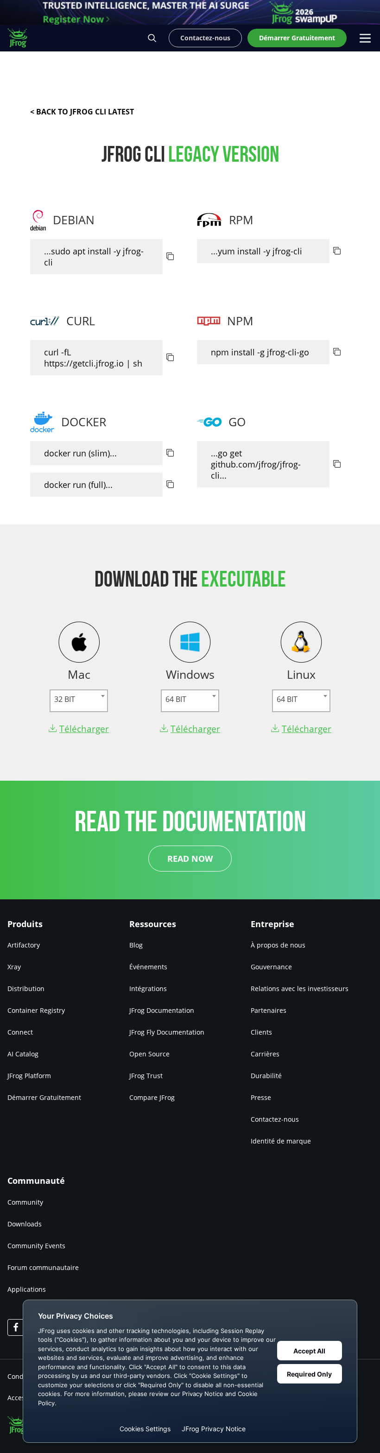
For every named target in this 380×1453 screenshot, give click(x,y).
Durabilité (266, 1075)
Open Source (149, 1053)
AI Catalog (22, 1053)
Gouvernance (271, 966)
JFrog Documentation (161, 1010)
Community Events (36, 1245)
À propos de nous (278, 945)
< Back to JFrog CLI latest (82, 112)
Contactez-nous (275, 1119)
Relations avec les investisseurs (299, 988)
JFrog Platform (29, 1075)
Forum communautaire (43, 1267)
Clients (261, 1032)
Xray (14, 966)
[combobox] (79, 700)
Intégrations (148, 988)
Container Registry (36, 1010)
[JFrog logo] (22, 38)
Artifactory (23, 945)
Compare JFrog (152, 1097)
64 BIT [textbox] (175, 699)
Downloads (24, 1223)
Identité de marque (281, 1141)
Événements (148, 966)
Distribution (25, 988)
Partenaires (268, 1010)
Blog (136, 945)
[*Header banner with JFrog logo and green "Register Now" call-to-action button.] (190, 12)
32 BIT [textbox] (64, 699)
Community (25, 1202)
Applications (26, 1289)
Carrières (265, 1053)
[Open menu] (365, 38)
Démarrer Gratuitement (44, 1097)
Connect (20, 1032)
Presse (261, 1097)
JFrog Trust (146, 1075)
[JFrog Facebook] (16, 1327)
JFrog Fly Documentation (166, 1032)
